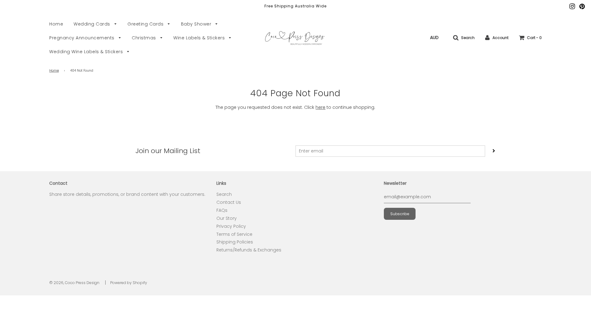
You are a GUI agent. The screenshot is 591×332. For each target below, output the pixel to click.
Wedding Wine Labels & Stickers (86, 52)
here (320, 107)
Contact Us (228, 202)
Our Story (226, 218)
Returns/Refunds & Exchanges (248, 250)
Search (224, 194)
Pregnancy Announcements (82, 38)
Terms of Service (234, 234)
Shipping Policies (234, 242)
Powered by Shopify (128, 282)
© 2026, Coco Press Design (74, 282)
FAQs (221, 210)
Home (56, 24)
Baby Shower (197, 24)
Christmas (144, 38)
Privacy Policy (231, 226)
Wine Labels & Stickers (199, 38)
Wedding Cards (92, 24)
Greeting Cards (146, 24)
